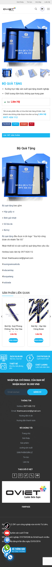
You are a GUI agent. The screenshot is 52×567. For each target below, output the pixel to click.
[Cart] (42, 9)
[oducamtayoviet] (17, 9)
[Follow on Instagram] (20, 475)
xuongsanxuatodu (11, 264)
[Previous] (6, 42)
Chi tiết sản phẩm (11, 135)
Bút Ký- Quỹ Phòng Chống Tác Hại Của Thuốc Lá (13, 328)
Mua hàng (13, 340)
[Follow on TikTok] (26, 475)
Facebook (6, 124)
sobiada (7, 282)
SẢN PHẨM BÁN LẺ (25, 452)
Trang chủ (26, 433)
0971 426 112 (29, 406)
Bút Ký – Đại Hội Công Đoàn (38, 327)
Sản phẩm (24, 443)
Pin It (31, 124)
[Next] (45, 42)
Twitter (15, 124)
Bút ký (6, 230)
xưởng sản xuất (26, 448)
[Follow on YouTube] (37, 475)
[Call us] (31, 475)
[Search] (36, 9)
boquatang (8, 276)
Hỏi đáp (38, 2)
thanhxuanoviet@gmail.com (29, 411)
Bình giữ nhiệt (10, 218)
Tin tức (29, 2)
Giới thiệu (20, 2)
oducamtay (8, 270)
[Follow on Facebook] (14, 475)
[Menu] (48, 9)
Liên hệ (47, 2)
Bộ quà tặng (7, 205)
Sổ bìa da (8, 224)
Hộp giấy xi (9, 211)
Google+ (24, 124)
